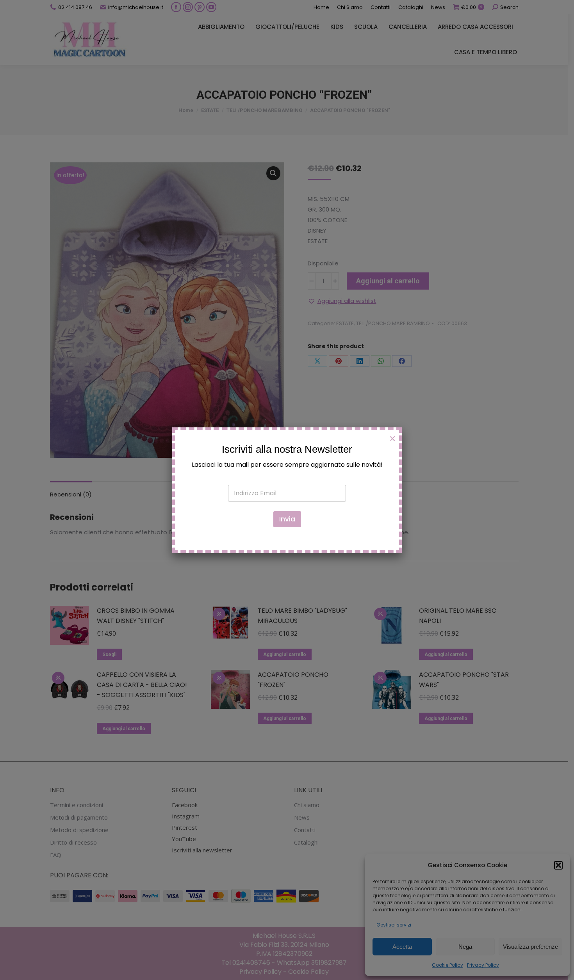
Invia (287, 519)
